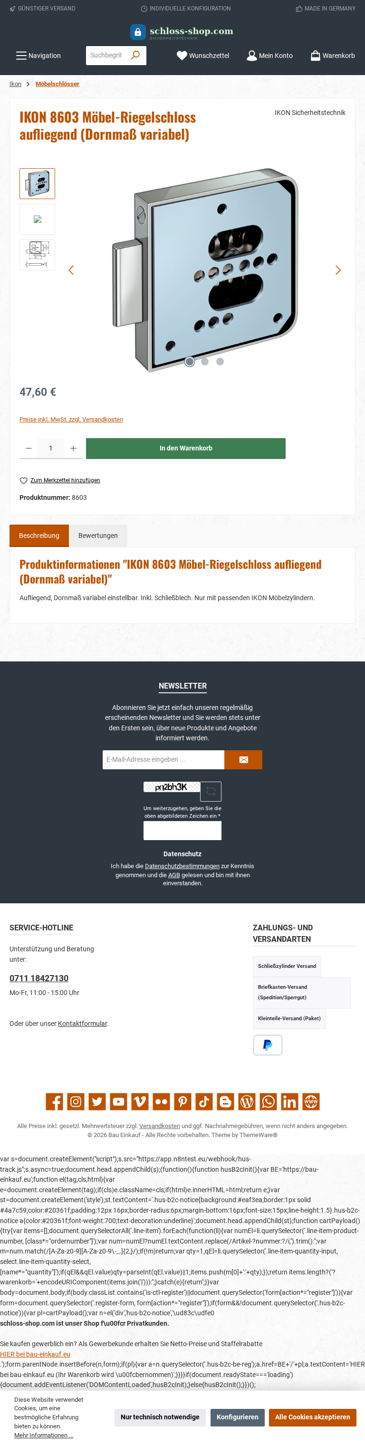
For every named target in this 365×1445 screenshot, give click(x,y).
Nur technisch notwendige (160, 1417)
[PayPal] (268, 1045)
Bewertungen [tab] (98, 536)
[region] (182, 270)
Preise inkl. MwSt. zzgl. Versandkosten (71, 419)
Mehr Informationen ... (43, 1435)
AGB (174, 875)
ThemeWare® (259, 1135)
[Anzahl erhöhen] (73, 448)
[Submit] (243, 759)
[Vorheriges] (72, 270)
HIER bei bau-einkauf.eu (35, 1354)
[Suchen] (135, 55)
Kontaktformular (82, 1024)
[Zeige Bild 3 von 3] (220, 361)
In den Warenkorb (186, 448)
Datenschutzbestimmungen (182, 866)
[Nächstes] (338, 270)
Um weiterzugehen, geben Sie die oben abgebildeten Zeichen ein (182, 812)
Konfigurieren (238, 1417)
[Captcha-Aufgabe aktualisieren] (211, 792)
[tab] (39, 536)
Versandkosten (159, 1125)
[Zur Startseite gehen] (182, 32)
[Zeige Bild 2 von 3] (205, 361)
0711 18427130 (39, 978)
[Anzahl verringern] (28, 448)
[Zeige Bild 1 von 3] (189, 361)
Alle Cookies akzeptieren (312, 1417)
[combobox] (105, 55)
